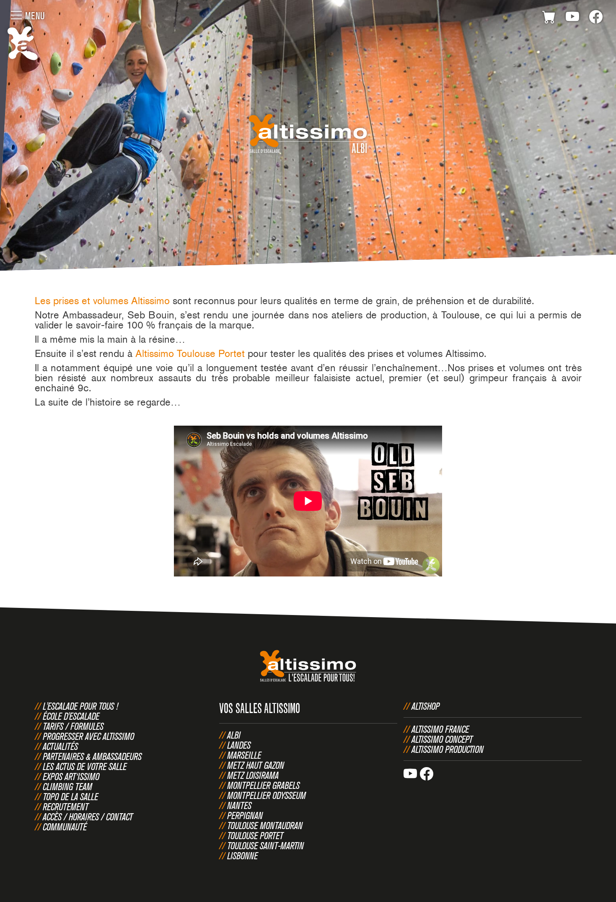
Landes (239, 745)
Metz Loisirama (253, 775)
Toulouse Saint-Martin (265, 845)
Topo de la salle (70, 796)
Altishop (426, 706)
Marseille (244, 755)
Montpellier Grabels (263, 785)
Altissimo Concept (442, 739)
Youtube (572, 18)
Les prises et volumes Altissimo (102, 300)
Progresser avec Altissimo (88, 736)
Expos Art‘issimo (71, 776)
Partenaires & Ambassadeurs (92, 756)
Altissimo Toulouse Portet (190, 353)
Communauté (65, 826)
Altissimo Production (448, 749)
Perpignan (245, 815)
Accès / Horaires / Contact (88, 816)
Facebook (596, 18)
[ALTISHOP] (549, 18)
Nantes (239, 805)
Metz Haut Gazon (255, 765)
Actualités (60, 746)
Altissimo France (440, 729)
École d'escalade (71, 716)
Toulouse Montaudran (265, 825)
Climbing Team (67, 786)
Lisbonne (242, 855)
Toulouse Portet (255, 835)
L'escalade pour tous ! (80, 706)
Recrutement (65, 806)
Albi (234, 735)
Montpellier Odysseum (266, 795)
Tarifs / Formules (73, 726)
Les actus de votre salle (85, 766)
